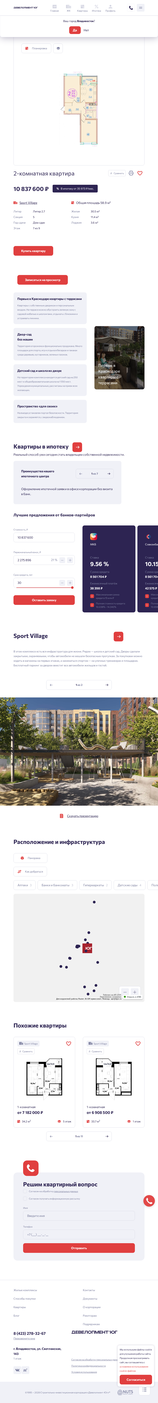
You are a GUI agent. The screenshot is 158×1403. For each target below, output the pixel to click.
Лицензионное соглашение (111, 997)
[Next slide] (109, 474)
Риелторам (90, 1315)
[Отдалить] (125, 992)
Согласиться (136, 1379)
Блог (16, 1315)
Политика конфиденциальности (88, 1365)
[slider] (72, 587)
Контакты (89, 1290)
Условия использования (84, 1372)
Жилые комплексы (25, 1290)
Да (75, 30)
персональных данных (66, 1191)
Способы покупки (24, 1298)
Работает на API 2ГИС (112, 995)
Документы (90, 1298)
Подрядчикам (91, 1324)
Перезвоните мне (24, 1338)
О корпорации (92, 1307)
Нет (86, 30)
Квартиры (19, 1307)
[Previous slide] (81, 474)
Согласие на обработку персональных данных (95, 1359)
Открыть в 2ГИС (134, 997)
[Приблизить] (135, 992)
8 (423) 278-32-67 (29, 1333)
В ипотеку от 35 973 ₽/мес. (75, 188)
